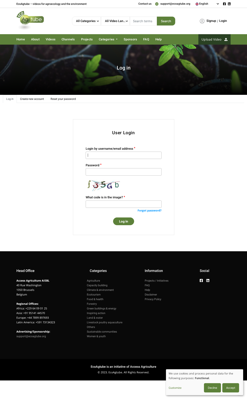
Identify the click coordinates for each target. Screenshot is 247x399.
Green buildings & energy (101, 308)
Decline (212, 387)
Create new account (32, 98)
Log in (10, 98)
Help (158, 39)
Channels (68, 39)
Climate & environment (100, 289)
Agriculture (93, 280)
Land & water (95, 317)
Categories (107, 39)
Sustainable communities (102, 331)
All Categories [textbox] (86, 21)
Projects (87, 39)
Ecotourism (94, 294)
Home (20, 39)
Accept (230, 387)
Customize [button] (175, 387)
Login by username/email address (109, 148)
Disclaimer (151, 294)
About (35, 39)
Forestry (92, 303)
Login (223, 21)
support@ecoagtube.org (175, 3)
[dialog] (204, 382)
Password (92, 165)
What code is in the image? (104, 197)
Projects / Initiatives (156, 280)
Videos (50, 39)
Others (91, 327)
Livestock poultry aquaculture (104, 322)
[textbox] (207, 3)
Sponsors (130, 39)
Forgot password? (150, 210)
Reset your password (63, 98)
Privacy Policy (153, 299)
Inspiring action (96, 313)
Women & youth (96, 336)
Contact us (144, 3)
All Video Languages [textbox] (117, 21)
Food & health (95, 299)
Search (166, 21)
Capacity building (97, 285)
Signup (211, 21)
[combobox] (207, 4)
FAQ (146, 39)
